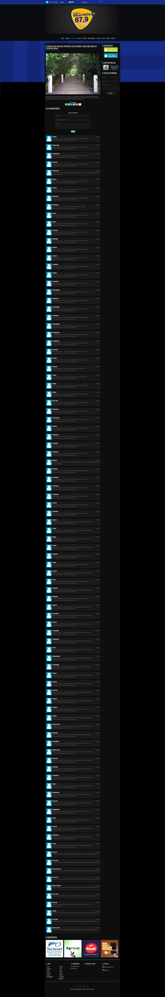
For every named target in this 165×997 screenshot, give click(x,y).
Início (62, 38)
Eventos (98, 38)
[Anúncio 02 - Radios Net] (110, 946)
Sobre (108, 38)
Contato (113, 38)
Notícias (73, 38)
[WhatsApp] (81, 986)
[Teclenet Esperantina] (54, 946)
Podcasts (67, 38)
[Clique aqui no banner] (91, 946)
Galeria (79, 38)
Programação (91, 38)
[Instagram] (77, 986)
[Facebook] (87, 986)
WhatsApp (106, 970)
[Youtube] (84, 986)
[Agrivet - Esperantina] (73, 946)
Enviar (73, 131)
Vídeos (60, 971)
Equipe (103, 38)
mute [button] (49, 2)
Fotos (60, 969)
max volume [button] (56, 2)
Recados (84, 38)
